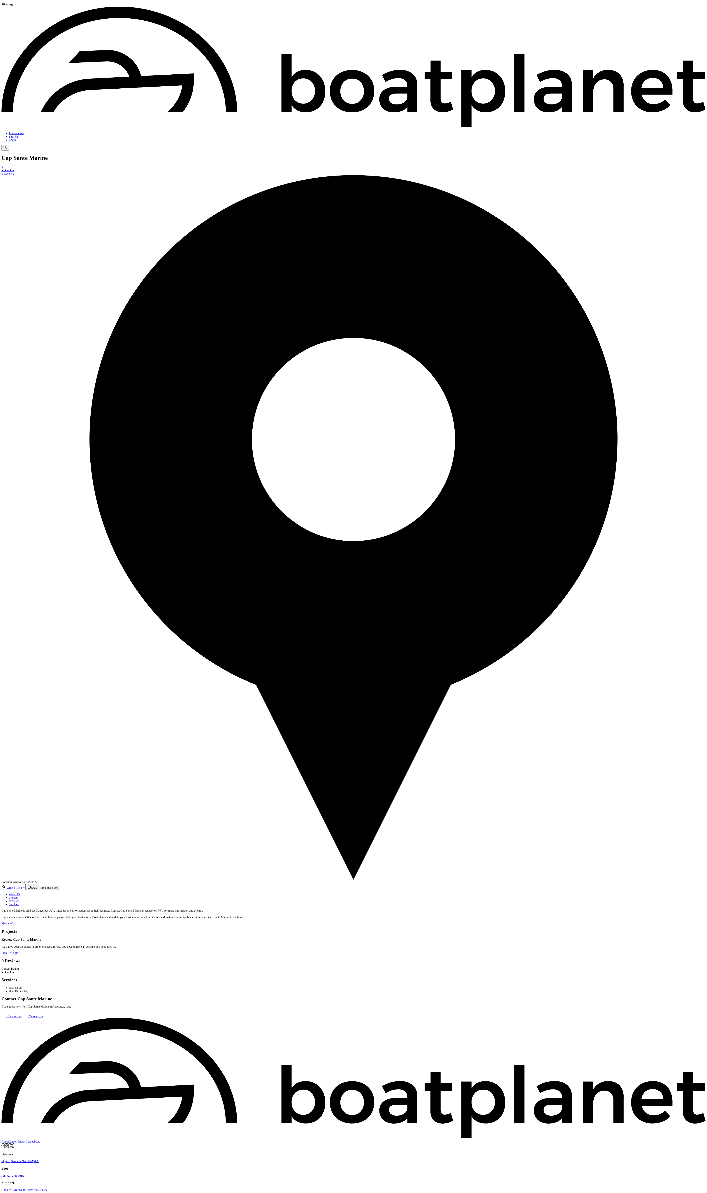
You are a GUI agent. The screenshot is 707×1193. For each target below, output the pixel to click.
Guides (30, 1141)
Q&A (35, 1161)
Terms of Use (22, 1189)
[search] (5, 148)
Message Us (8, 923)
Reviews (14, 901)
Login (12, 139)
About (5, 1141)
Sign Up (14, 136)
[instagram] (6, 1147)
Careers (13, 1141)
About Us (14, 894)
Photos (22, 1141)
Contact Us (8, 1189)
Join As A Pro (9, 1175)
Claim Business (49, 888)
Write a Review (15, 887)
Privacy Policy (38, 1189)
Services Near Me (21, 1161)
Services (14, 904)
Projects (13, 897)
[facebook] (2, 1147)
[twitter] (11, 1147)
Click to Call (14, 1016)
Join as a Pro (16, 133)
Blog (37, 1141)
